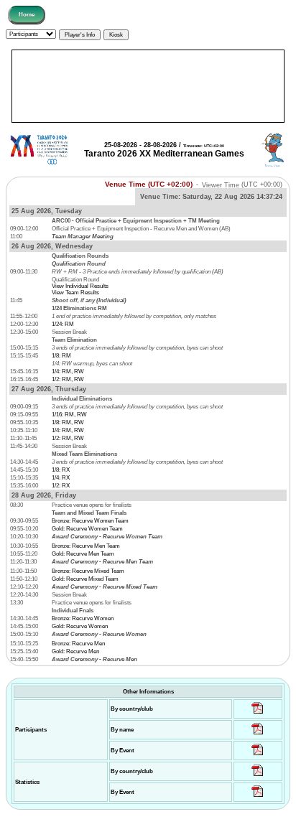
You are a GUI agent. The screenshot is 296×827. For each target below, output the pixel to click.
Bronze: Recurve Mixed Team (88, 571)
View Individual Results (80, 286)
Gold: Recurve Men (75, 651)
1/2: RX (61, 485)
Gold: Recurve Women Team (87, 528)
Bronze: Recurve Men (78, 643)
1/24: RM (63, 324)
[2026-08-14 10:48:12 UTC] (257, 714)
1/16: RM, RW (69, 414)
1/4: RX (61, 478)
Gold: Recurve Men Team (83, 554)
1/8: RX (61, 470)
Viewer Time (242, 184)
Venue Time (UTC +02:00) (149, 184)
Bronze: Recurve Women (83, 618)
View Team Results (75, 292)
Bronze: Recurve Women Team (90, 521)
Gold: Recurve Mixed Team (85, 579)
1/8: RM (61, 355)
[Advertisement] (148, 86)
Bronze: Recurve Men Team (86, 546)
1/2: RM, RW (68, 379)
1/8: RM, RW (68, 422)
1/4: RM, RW (68, 371)
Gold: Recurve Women (80, 626)
